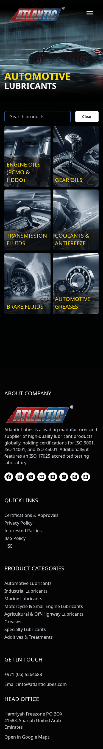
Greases (12, 622)
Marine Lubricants (23, 599)
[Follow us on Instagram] (19, 476)
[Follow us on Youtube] (41, 476)
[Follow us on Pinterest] (74, 476)
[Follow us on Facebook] (8, 476)
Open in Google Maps (27, 737)
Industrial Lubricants (26, 591)
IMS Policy (15, 538)
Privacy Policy (18, 523)
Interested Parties (23, 531)
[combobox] (37, 116)
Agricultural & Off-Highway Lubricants (43, 614)
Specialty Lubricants (25, 629)
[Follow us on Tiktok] (63, 476)
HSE (8, 546)
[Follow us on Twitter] (30, 476)
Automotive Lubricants (28, 583)
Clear (87, 116)
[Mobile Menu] (89, 13)
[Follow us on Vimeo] (52, 476)
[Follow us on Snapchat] (85, 476)
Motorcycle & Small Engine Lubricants (43, 606)
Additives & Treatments (28, 637)
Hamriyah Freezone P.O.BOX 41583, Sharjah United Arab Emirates (33, 720)
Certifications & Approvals (31, 515)
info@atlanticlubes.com (42, 684)
